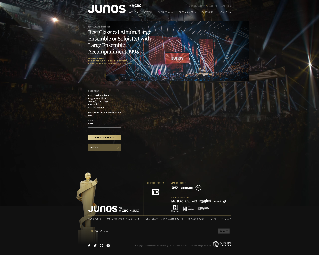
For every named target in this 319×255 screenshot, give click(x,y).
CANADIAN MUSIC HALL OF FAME (123, 219)
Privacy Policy (196, 219)
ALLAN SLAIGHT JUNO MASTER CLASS (164, 219)
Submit (224, 231)
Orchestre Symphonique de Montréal (107, 61)
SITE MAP (226, 219)
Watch (148, 12)
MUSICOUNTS (94, 219)
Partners (208, 12)
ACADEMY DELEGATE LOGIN (219, 6)
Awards (133, 12)
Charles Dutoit (96, 59)
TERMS (213, 219)
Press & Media (187, 12)
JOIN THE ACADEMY (196, 6)
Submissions (165, 12)
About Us (225, 12)
